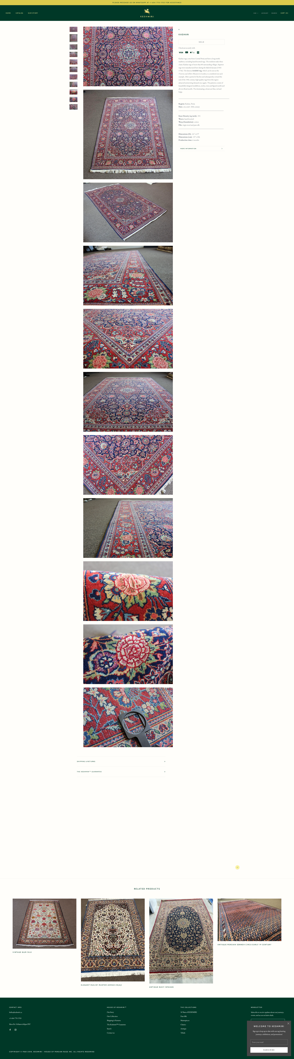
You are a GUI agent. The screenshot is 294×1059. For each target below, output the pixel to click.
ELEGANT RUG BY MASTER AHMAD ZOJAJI (101, 985)
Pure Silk (184, 1016)
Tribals (183, 1033)
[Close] (288, 1023)
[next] (286, 941)
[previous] (7, 941)
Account (264, 13)
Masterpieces (185, 1020)
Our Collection (112, 1016)
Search (274, 13)
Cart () (284, 13)
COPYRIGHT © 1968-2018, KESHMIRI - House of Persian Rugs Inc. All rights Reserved (52, 1052)
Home (8, 13)
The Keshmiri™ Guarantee (116, 1024)
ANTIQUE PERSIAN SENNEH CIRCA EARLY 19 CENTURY (244, 945)
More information (188, 148)
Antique (183, 1028)
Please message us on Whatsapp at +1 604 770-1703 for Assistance (147, 2)
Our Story (33, 13)
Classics (183, 1024)
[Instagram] (15, 1029)
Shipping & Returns (86, 761)
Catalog (19, 13)
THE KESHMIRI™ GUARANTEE (89, 772)
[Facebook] (10, 1029)
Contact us (110, 1033)
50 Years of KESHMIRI (189, 1012)
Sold (201, 42)
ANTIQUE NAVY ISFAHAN (161, 987)
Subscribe (269, 1050)
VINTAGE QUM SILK (22, 952)
